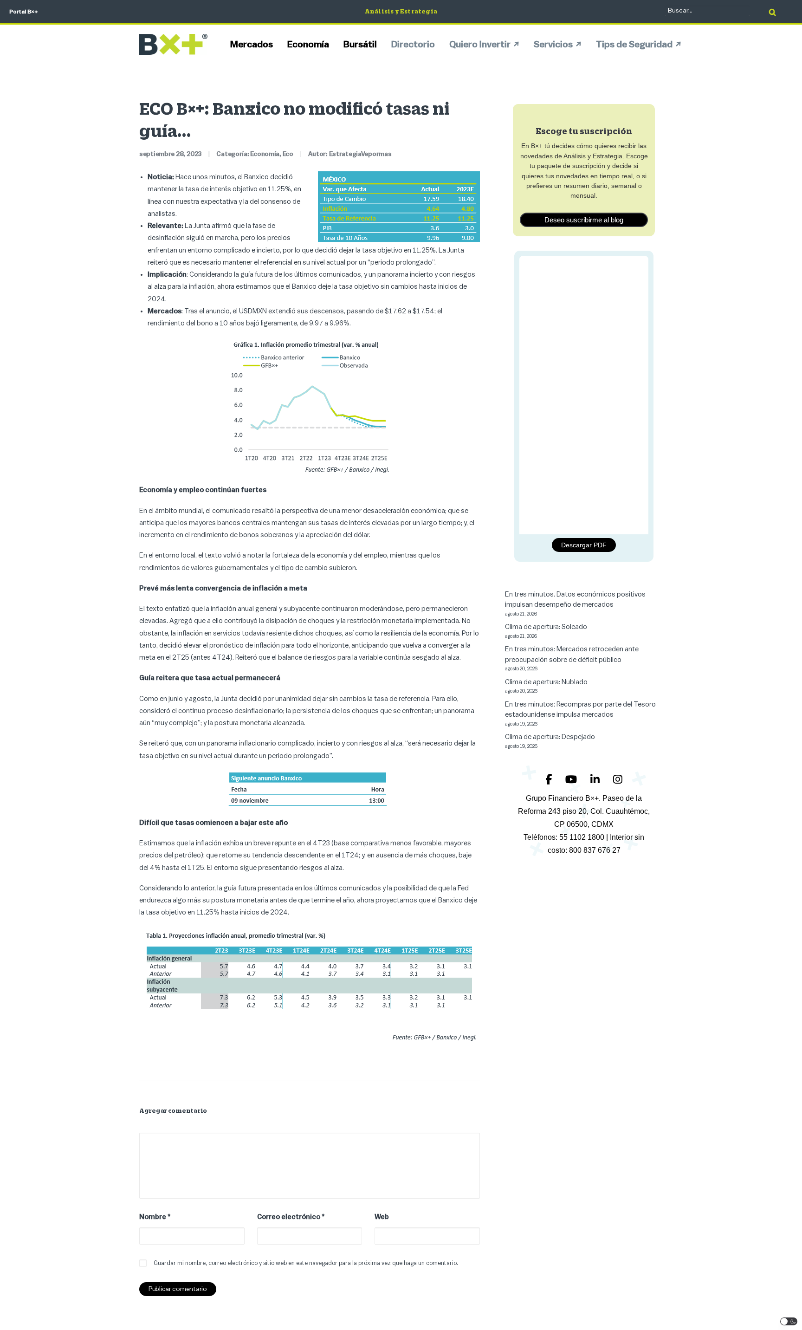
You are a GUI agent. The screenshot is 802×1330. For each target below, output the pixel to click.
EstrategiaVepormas (360, 154)
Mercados (251, 44)
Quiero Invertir (480, 44)
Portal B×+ (23, 11)
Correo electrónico (291, 1216)
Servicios (553, 44)
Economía (308, 44)
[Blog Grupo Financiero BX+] (173, 44)
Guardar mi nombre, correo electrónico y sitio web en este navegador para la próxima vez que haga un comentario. (306, 1263)
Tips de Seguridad (634, 44)
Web (382, 1216)
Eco (288, 154)
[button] (789, 1321)
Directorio (413, 44)
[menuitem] (254, 44)
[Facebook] (549, 779)
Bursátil (360, 44)
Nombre (155, 1216)
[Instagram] (617, 779)
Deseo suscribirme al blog (583, 220)
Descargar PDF (584, 545)
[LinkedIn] (596, 779)
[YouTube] (572, 779)
